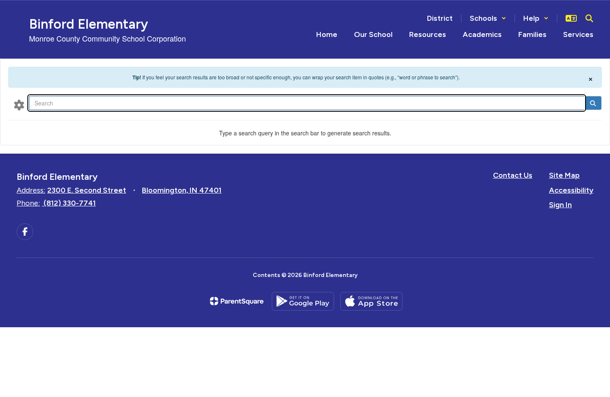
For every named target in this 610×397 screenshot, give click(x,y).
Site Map (564, 175)
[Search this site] (589, 18)
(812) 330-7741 (70, 203)
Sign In (560, 204)
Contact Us (512, 175)
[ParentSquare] (237, 301)
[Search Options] (19, 105)
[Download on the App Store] (371, 301)
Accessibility (571, 190)
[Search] (593, 103)
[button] (488, 18)
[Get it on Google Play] (303, 301)
